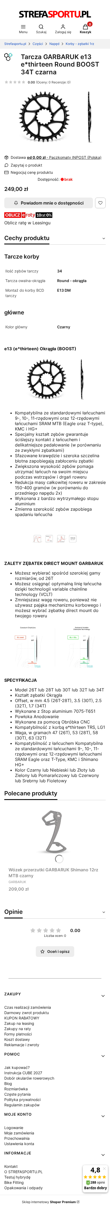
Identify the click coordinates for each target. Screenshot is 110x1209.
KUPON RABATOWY (21, 1018)
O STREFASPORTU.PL (23, 1171)
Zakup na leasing (19, 1023)
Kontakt (11, 1166)
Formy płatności (18, 1034)
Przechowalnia (17, 1138)
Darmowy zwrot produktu (26, 1012)
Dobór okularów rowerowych (29, 1078)
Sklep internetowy (49, 1202)
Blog (8, 1083)
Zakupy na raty (17, 1028)
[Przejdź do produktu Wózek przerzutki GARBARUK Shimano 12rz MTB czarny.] (55, 833)
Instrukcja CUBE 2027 (23, 1073)
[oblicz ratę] (28, 216)
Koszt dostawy (17, 1039)
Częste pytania (17, 1094)
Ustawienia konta (19, 1143)
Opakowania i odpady (23, 1187)
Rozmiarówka (16, 1089)
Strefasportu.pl (15, 44)
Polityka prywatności (22, 1099)
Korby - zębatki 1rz (80, 44)
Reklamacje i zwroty (21, 1044)
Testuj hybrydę (17, 1177)
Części (38, 44)
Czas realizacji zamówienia (27, 1007)
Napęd (54, 44)
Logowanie (13, 1127)
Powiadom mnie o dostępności (52, 203)
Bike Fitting (14, 1182)
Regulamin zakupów (22, 1105)
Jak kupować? (17, 1067)
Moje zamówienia (19, 1133)
